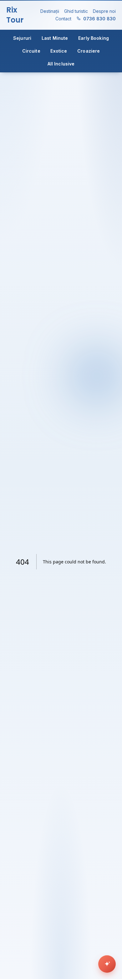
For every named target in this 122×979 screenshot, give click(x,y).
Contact (63, 18)
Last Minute (55, 38)
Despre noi (104, 11)
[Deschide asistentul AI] (107, 964)
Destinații (49, 11)
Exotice (58, 51)
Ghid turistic (76, 11)
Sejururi (22, 38)
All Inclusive (61, 63)
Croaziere (88, 51)
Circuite (31, 51)
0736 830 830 (99, 18)
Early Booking (93, 38)
